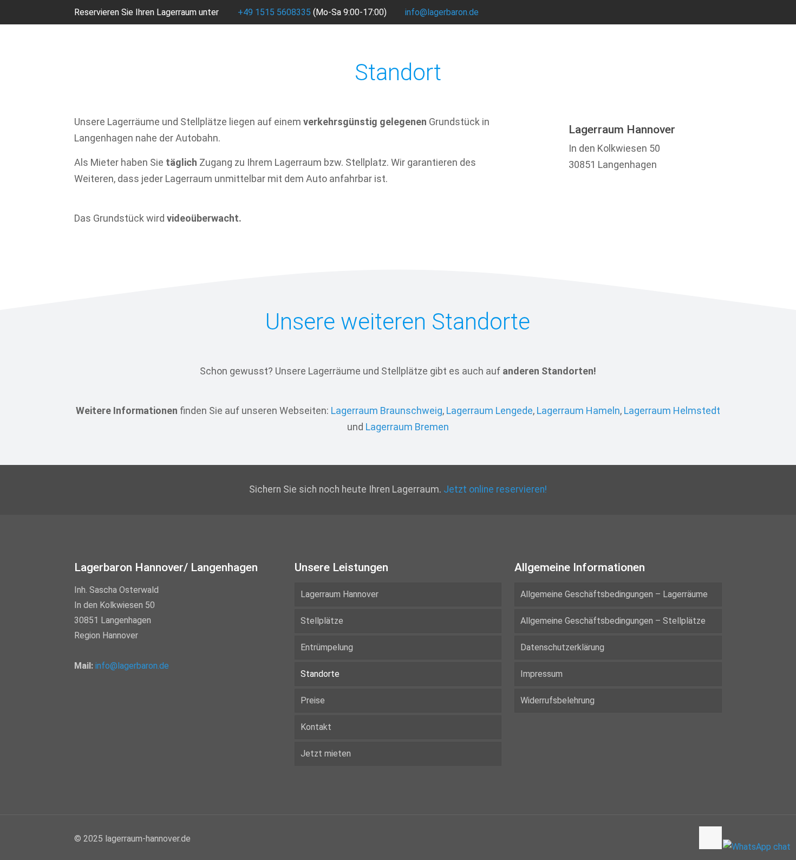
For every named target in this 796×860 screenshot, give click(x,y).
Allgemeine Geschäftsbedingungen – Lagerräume (614, 594)
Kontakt (316, 727)
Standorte (320, 674)
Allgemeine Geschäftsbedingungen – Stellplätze (613, 621)
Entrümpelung (327, 647)
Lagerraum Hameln (578, 410)
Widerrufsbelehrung (557, 700)
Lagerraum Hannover (340, 594)
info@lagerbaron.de (442, 12)
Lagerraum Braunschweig (386, 410)
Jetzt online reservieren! (495, 489)
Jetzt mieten (326, 753)
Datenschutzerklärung (562, 647)
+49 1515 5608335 (274, 12)
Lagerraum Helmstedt (672, 410)
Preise (313, 700)
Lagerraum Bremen (407, 426)
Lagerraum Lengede (489, 410)
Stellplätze (322, 621)
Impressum (541, 674)
